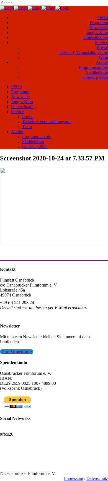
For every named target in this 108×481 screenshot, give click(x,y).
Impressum (73, 478)
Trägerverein (11, 463)
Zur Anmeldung (16, 351)
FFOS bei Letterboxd (18, 429)
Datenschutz (97, 478)
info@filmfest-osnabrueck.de (25, 315)
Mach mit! (9, 458)
